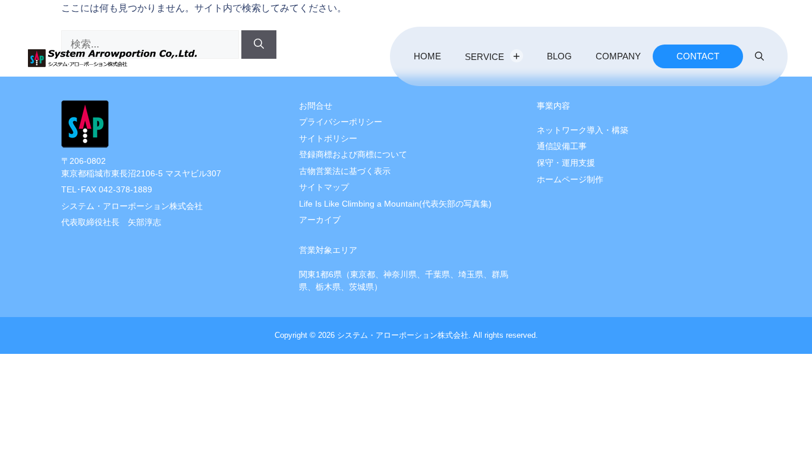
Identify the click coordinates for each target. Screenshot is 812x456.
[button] (759, 56)
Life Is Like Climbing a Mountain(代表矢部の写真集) (395, 204)
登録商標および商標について (353, 154)
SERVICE (484, 57)
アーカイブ (320, 220)
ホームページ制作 (570, 179)
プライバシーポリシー (340, 122)
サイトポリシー (328, 138)
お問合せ (315, 106)
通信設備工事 (562, 146)
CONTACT (697, 56)
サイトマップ (324, 187)
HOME (427, 56)
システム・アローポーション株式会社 (402, 335)
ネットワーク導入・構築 (582, 130)
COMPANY (618, 56)
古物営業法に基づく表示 (345, 171)
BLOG (559, 56)
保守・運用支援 (566, 163)
